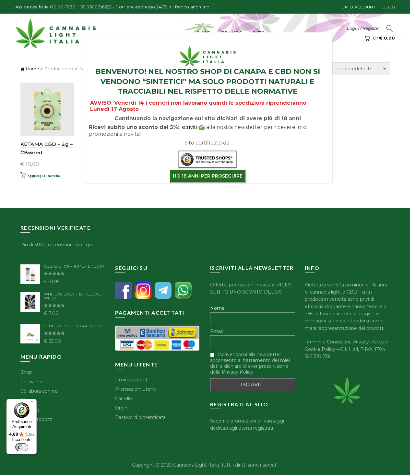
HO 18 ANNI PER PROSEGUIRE (208, 176)
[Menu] (33, 403)
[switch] (21, 447)
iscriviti (189, 127)
